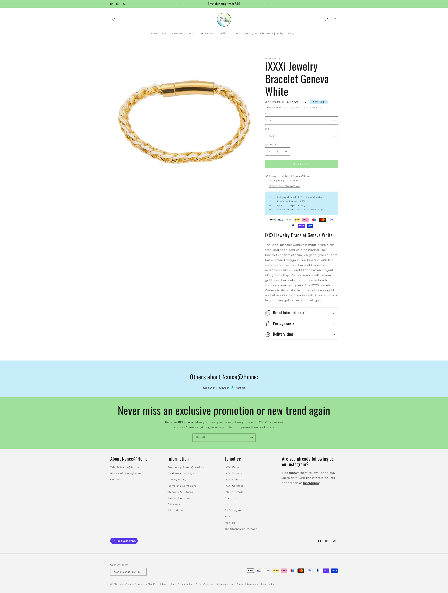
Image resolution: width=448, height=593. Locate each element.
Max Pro (230, 516)
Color (268, 129)
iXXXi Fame (232, 467)
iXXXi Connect (234, 485)
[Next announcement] (268, 4)
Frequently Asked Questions (186, 467)
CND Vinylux (233, 510)
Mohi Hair (231, 522)
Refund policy (166, 584)
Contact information (247, 584)
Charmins (231, 498)
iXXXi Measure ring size (182, 473)
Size (267, 113)
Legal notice (267, 584)
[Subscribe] (251, 438)
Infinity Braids (234, 492)
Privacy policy (184, 584)
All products (175, 510)
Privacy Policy (176, 479)
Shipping (289, 107)
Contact (115, 479)
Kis (227, 504)
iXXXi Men (231, 479)
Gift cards (173, 504)
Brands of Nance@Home (126, 473)
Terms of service (204, 584)
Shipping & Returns (180, 492)
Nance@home (126, 584)
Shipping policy (224, 584)
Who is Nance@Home (124, 467)
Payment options (178, 498)
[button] (114, 19)
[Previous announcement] (180, 4)
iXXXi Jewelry (233, 473)
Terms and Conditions (181, 485)
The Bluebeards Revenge (241, 528)
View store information (284, 186)
